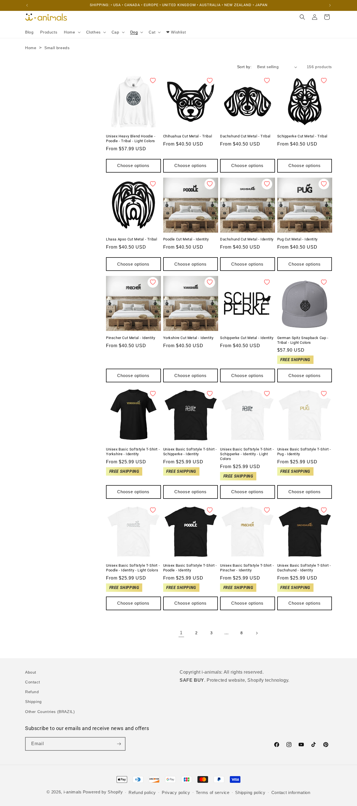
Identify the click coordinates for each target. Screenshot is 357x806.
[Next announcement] (330, 5)
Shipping (33, 701)
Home (30, 48)
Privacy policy (176, 792)
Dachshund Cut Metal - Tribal (245, 136)
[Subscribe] (119, 744)
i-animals (73, 792)
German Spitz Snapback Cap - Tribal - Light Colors (303, 340)
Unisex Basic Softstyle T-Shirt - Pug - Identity (304, 451)
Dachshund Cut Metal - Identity (247, 239)
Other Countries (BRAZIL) (50, 711)
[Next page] (256, 633)
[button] (72, 32)
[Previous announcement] (27, 5)
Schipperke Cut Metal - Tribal (302, 136)
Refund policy (142, 792)
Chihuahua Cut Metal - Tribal (187, 136)
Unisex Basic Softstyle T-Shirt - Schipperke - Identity (190, 451)
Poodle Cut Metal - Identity (186, 239)
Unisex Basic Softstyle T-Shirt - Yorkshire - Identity (133, 451)
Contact (32, 682)
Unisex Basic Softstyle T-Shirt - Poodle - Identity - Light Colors (133, 567)
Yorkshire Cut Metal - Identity (188, 338)
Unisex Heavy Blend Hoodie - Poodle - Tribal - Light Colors (130, 138)
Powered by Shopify (103, 792)
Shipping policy (250, 792)
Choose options (133, 165)
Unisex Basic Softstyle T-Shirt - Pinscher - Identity (247, 567)
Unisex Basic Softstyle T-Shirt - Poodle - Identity (190, 567)
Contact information (290, 792)
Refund (32, 692)
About (30, 672)
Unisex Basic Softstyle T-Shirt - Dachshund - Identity (304, 567)
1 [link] (181, 632)
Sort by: (244, 67)
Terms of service (212, 792)
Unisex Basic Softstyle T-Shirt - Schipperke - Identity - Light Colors (247, 454)
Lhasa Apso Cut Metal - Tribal (131, 239)
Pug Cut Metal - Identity (297, 239)
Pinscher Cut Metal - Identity (130, 338)
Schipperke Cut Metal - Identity (247, 338)
